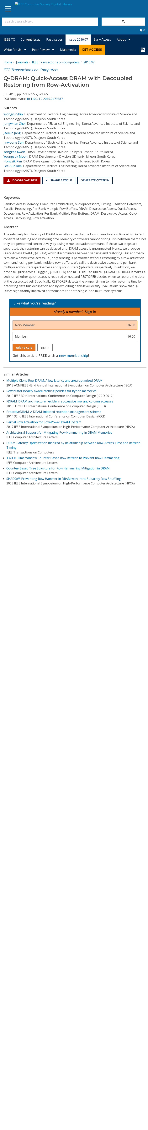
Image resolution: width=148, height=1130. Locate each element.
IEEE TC (9, 39)
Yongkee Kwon (14, 152)
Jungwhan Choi (14, 123)
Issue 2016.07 (78, 39)
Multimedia (68, 50)
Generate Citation (95, 180)
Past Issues (54, 39)
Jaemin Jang (12, 133)
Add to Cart (24, 347)
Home (7, 62)
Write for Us (13, 50)
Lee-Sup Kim (12, 166)
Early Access (102, 39)
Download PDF (24, 180)
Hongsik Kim (12, 161)
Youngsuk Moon (15, 156)
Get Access (92, 49)
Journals (22, 62)
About (121, 39)
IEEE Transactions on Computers (56, 62)
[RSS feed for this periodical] (143, 50)
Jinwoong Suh (13, 142)
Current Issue (30, 39)
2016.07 (88, 62)
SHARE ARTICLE (61, 180)
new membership (73, 355)
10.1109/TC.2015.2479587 (44, 99)
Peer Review (41, 50)
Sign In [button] (90, 311)
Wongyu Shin (13, 114)
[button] (142, 30)
